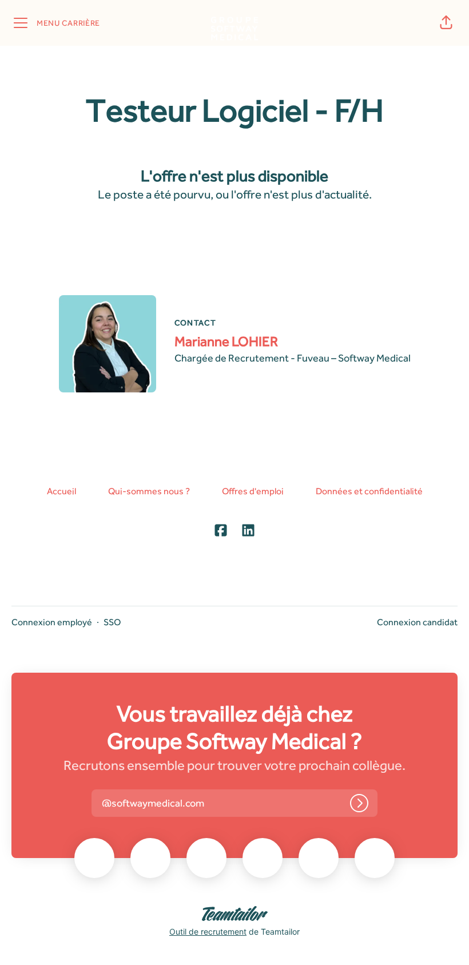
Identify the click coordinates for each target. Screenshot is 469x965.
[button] (446, 23)
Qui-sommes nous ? (149, 491)
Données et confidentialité (369, 491)
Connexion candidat (417, 622)
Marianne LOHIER (226, 341)
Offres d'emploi (253, 491)
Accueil (61, 491)
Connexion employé (51, 622)
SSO (112, 622)
